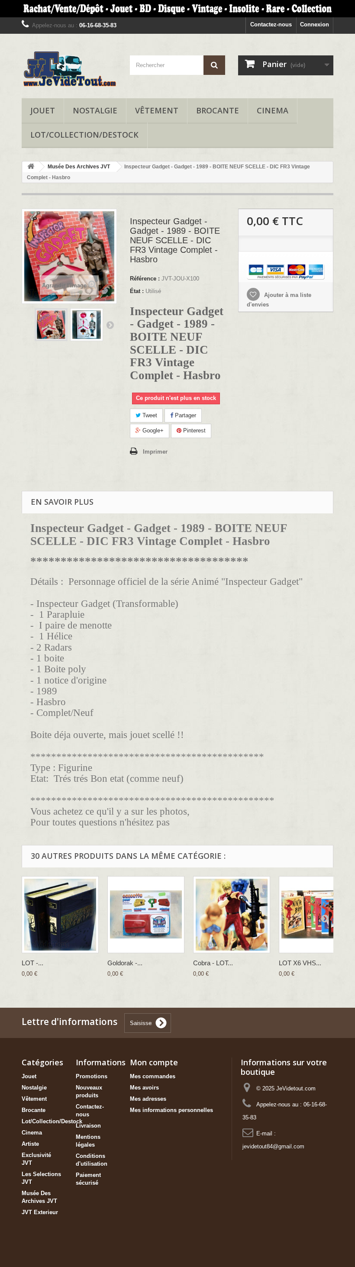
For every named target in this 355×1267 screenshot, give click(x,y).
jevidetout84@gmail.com (273, 1146)
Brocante (217, 110)
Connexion (314, 24)
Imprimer (155, 451)
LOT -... (32, 963)
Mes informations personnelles (171, 1110)
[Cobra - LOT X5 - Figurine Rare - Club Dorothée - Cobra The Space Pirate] (231, 914)
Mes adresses (148, 1099)
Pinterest (193, 430)
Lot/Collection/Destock (84, 134)
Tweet (149, 415)
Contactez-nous (271, 24)
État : (137, 291)
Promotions (91, 1076)
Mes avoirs (144, 1087)
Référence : (145, 278)
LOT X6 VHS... (300, 963)
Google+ (152, 430)
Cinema (272, 110)
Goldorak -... (124, 963)
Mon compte (154, 1062)
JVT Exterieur (40, 1212)
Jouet (42, 110)
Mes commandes (152, 1076)
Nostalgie (95, 110)
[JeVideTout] (69, 69)
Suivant (110, 324)
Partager (184, 415)
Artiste (30, 1144)
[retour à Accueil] (31, 166)
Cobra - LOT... (213, 963)
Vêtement (156, 110)
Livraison (88, 1125)
